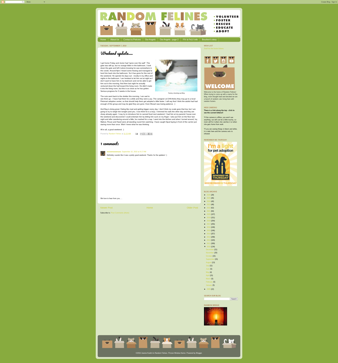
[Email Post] (136, 134)
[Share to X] (146, 134)
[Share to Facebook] (148, 134)
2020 (209, 214)
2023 (209, 204)
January (209, 285)
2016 (209, 227)
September (210, 259)
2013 (209, 237)
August (209, 262)
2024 (209, 201)
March (208, 279)
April (208, 275)
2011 (209, 243)
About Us (114, 39)
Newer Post (106, 207)
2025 (209, 198)
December (210, 249)
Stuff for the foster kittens (214, 49)
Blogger (199, 353)
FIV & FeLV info (190, 39)
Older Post (192, 207)
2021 (209, 211)
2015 (209, 230)
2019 (209, 218)
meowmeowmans (114, 152)
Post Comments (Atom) (120, 213)
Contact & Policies (132, 39)
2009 (209, 289)
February (209, 282)
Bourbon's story (209, 39)
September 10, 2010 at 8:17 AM (134, 152)
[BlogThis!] (143, 134)
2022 (209, 208)
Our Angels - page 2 (169, 39)
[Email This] (141, 134)
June (208, 269)
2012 (209, 240)
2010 (209, 247)
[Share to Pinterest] (151, 134)
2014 (209, 234)
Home (103, 39)
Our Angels (150, 39)
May (208, 272)
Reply (109, 159)
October (209, 256)
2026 (209, 195)
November (210, 253)
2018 (209, 221)
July (208, 266)
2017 (209, 224)
